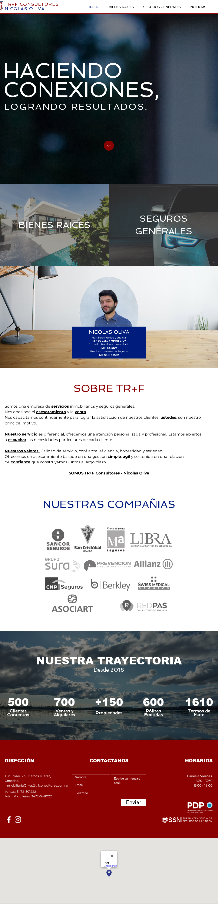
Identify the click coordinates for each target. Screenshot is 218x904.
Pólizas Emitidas (153, 712)
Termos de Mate (199, 712)
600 (153, 702)
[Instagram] (18, 819)
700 (64, 702)
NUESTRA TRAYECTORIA (109, 661)
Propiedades (109, 712)
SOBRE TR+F (109, 388)
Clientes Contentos (18, 712)
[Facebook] (9, 819)
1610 (199, 702)
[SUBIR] (109, 146)
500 (18, 702)
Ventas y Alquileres (64, 712)
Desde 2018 (109, 670)
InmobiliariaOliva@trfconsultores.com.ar (37, 785)
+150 (109, 702)
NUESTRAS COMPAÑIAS (109, 504)
